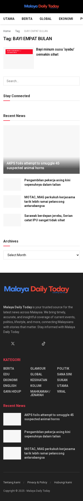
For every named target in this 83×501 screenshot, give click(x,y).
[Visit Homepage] (41, 6)
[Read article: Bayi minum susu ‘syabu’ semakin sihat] (18, 58)
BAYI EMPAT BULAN (36, 31)
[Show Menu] (5, 6)
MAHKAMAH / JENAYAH (14, 51)
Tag (17, 31)
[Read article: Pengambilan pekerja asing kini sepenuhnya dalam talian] (12, 184)
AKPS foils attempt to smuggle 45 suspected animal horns (33, 165)
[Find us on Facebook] (4, 343)
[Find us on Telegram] (28, 343)
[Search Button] (78, 6)
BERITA (27, 19)
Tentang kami (11, 482)
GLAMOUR (38, 368)
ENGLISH (9, 386)
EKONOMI (66, 19)
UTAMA (8, 19)
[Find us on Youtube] (35, 343)
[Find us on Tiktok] (43, 343)
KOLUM (35, 386)
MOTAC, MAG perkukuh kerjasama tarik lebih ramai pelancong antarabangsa (49, 201)
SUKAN (62, 380)
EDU (6, 374)
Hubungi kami (63, 482)
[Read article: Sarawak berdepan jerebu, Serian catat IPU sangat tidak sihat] (12, 220)
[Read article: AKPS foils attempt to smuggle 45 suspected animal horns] (41, 152)
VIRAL (61, 391)
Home (7, 31)
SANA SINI (64, 374)
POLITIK (63, 368)
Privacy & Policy (37, 482)
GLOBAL (46, 19)
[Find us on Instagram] (20, 343)
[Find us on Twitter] (13, 343)
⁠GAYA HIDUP (12, 391)
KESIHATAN (38, 380)
